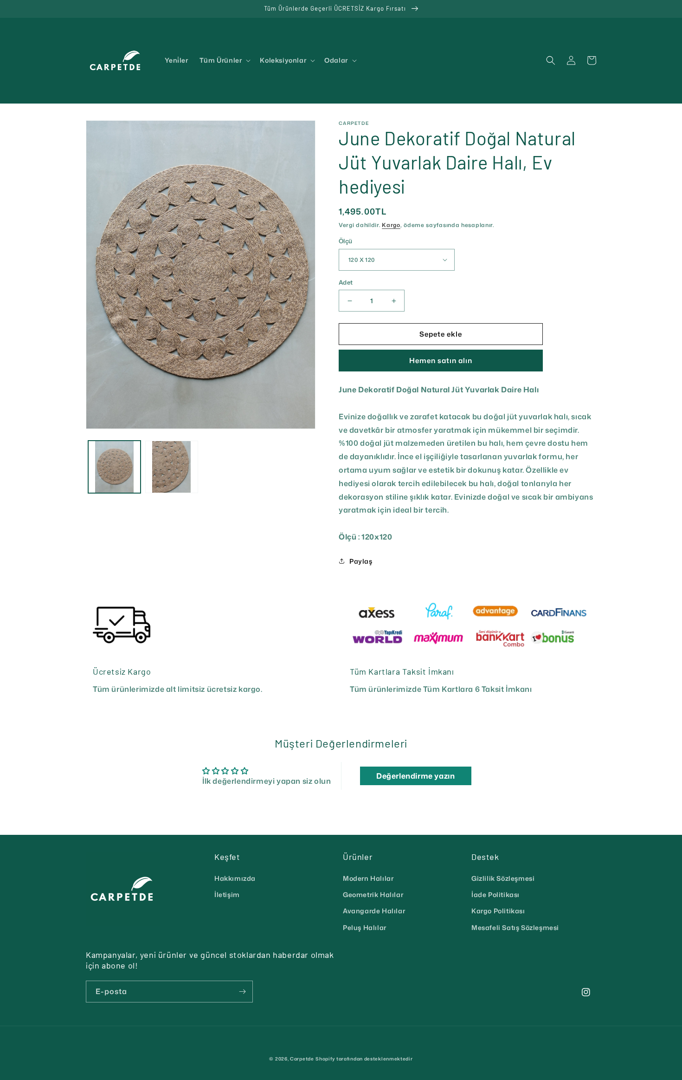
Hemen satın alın (440, 360)
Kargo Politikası (498, 910)
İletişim (227, 894)
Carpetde (302, 1058)
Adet (346, 282)
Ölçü (346, 241)
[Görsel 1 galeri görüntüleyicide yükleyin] (114, 467)
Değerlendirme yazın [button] (415, 776)
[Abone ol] (242, 991)
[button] (224, 60)
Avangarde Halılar (374, 910)
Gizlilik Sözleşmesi (502, 878)
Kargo (391, 225)
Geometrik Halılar (373, 894)
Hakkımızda (235, 878)
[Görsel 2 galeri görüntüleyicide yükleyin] (171, 467)
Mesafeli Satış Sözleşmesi (515, 927)
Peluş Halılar (364, 927)
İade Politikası (495, 894)
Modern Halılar (368, 878)
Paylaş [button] (361, 561)
